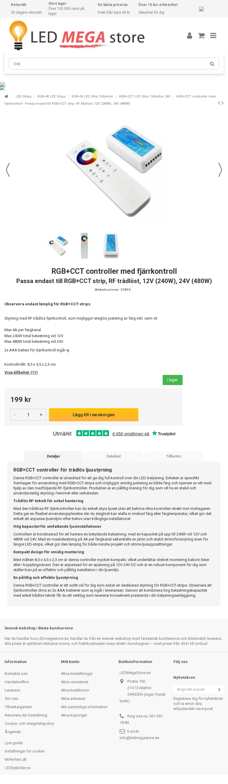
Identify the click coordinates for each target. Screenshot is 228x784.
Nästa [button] (220, 169)
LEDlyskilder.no (18, 768)
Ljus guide (14, 743)
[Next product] (222, 102)
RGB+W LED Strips (51, 96)
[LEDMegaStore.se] (89, 35)
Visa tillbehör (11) (21, 372)
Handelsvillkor (17, 682)
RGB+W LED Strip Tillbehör (92, 96)
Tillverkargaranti (18, 707)
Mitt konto (70, 661)
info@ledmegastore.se (139, 738)
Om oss (11, 698)
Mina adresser (73, 698)
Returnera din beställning (26, 715)
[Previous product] (219, 102)
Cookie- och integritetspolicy (29, 723)
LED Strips (23, 96)
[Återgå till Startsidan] (6, 96)
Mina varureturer (74, 682)
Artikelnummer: (107, 290)
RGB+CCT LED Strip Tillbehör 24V (144, 96)
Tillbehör (173, 456)
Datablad (114, 456)
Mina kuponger (74, 715)
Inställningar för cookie (24, 751)
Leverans (12, 690)
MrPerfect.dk (16, 759)
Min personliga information (84, 707)
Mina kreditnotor (75, 690)
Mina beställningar (77, 673)
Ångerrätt (13, 732)
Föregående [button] (7, 169)
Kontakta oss (16, 673)
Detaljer (53, 456)
